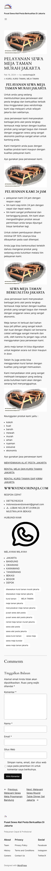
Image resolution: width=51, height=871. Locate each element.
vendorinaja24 (28, 75)
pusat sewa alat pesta (16, 612)
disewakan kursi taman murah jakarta (22, 589)
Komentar (10, 692)
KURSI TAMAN (19, 78)
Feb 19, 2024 (10, 75)
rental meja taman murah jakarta (20, 622)
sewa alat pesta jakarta (16, 631)
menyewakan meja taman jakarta (20, 608)
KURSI (9, 78)
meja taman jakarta (14, 603)
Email (8, 736)
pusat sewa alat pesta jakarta (19, 617)
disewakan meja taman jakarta (19, 594)
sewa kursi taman (13, 636)
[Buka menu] (5, 19)
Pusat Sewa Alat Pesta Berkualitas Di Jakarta (24, 13)
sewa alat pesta (13, 626)
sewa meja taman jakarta (17, 645)
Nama (8, 723)
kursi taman (11, 598)
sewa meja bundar (14, 640)
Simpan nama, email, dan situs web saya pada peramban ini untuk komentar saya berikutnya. (26, 766)
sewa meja (31, 636)
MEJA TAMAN (33, 78)
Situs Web (9, 749)
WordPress (22, 865)
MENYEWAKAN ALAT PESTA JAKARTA (25, 462)
